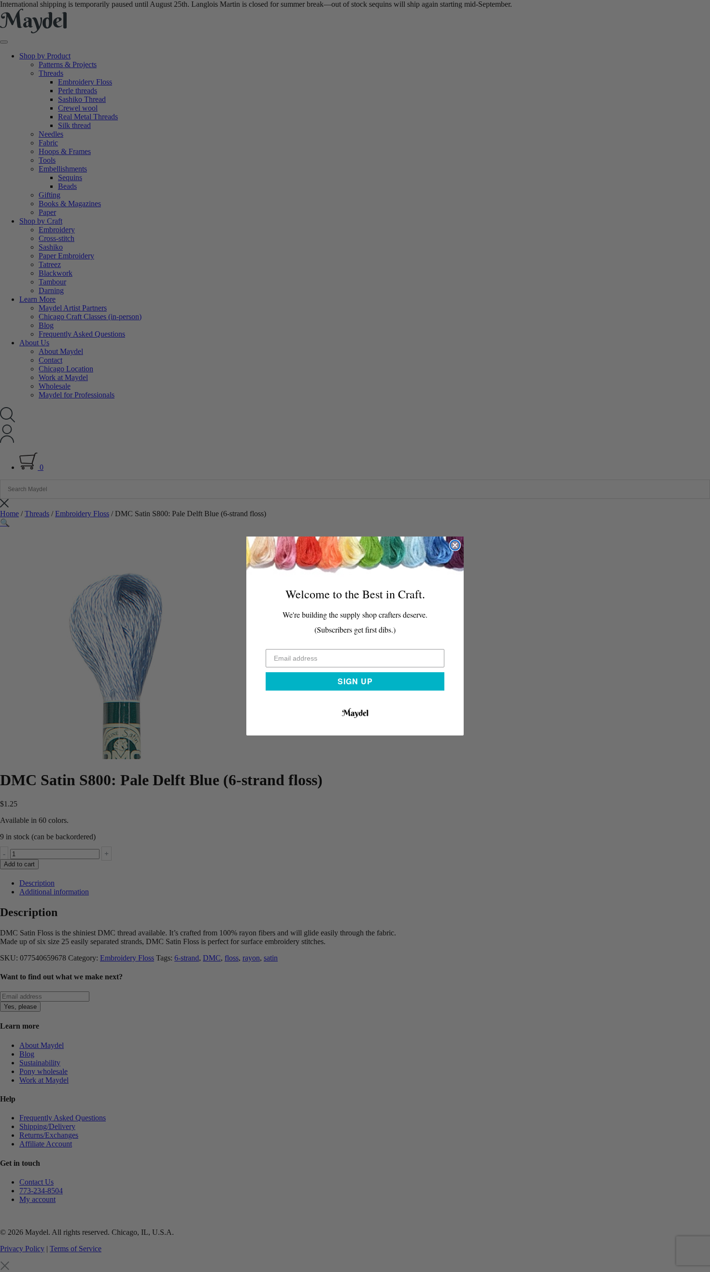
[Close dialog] (455, 545)
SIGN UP (355, 681)
